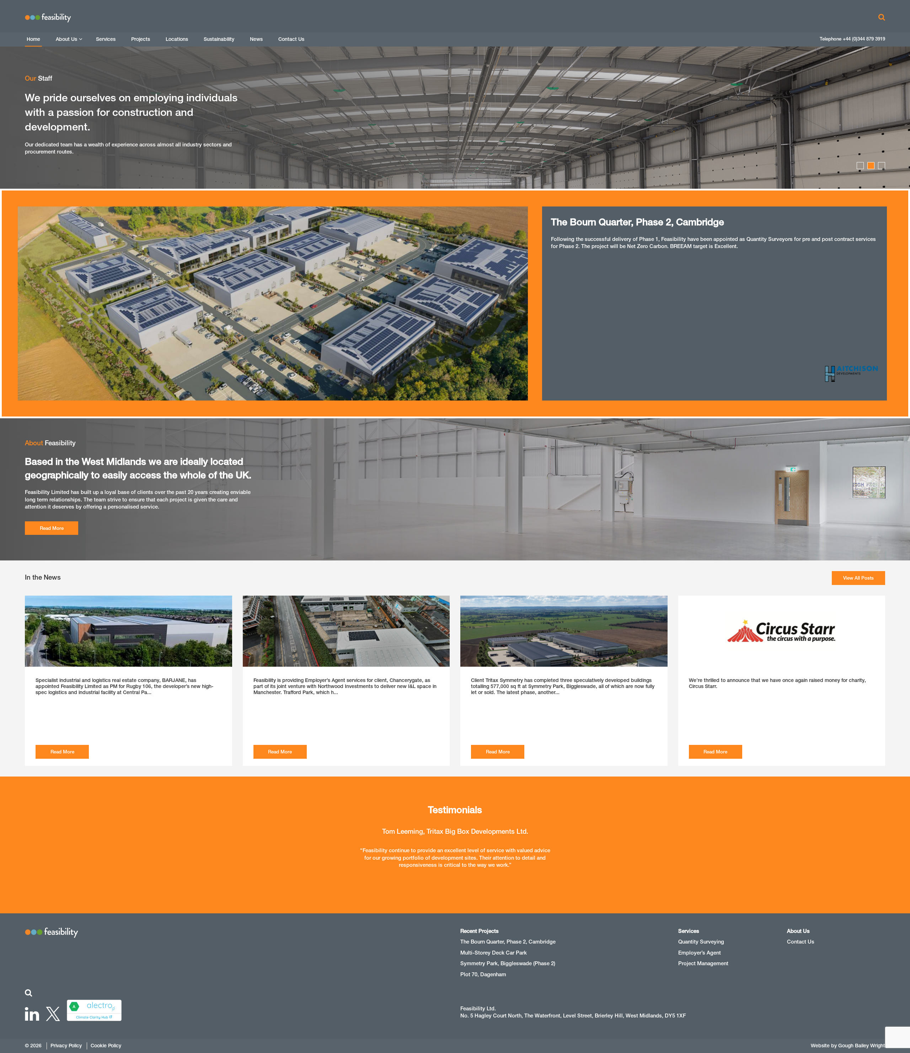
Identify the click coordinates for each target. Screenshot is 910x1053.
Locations (177, 39)
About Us (66, 39)
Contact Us (291, 39)
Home (33, 39)
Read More (52, 528)
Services (106, 39)
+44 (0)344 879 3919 (864, 39)
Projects (140, 39)
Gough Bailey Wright (861, 1045)
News (256, 39)
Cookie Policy (106, 1045)
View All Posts (858, 578)
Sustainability (219, 39)
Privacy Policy (66, 1045)
